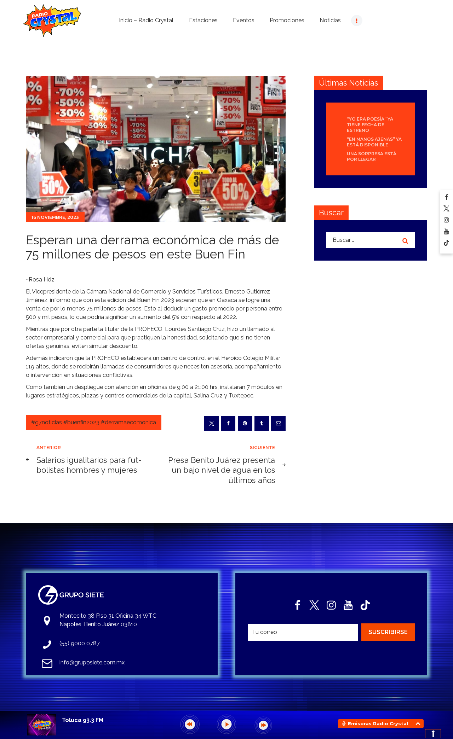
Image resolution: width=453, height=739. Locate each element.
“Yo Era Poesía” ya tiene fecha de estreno (370, 124)
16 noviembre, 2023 (55, 217)
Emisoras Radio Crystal (378, 723)
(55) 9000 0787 (79, 643)
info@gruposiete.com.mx (92, 662)
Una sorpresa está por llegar (371, 156)
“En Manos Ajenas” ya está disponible (374, 141)
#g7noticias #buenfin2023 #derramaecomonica (93, 422)
